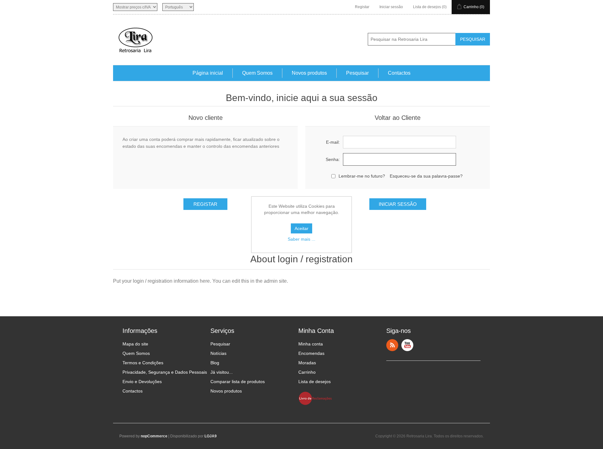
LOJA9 (210, 436)
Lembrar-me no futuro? (362, 176)
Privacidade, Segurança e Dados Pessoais (164, 372)
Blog (214, 362)
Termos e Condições (142, 362)
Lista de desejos (314, 381)
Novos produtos (309, 73)
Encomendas (311, 353)
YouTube (407, 345)
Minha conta (310, 343)
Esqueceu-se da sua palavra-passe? (426, 176)
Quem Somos (257, 73)
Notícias (218, 353)
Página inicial (208, 73)
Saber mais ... (301, 239)
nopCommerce (154, 436)
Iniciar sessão (391, 7)
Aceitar (301, 228)
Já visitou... (221, 372)
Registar (362, 7)
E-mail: (333, 142)
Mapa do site (135, 343)
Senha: (333, 159)
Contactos (399, 73)
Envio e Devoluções (142, 381)
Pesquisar (357, 73)
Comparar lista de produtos (237, 381)
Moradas (307, 362)
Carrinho (307, 372)
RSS (392, 345)
